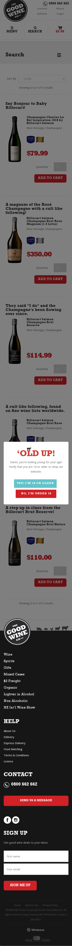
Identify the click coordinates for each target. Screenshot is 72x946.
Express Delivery (14, 743)
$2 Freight (12, 681)
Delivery (9, 737)
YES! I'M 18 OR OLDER (35, 483)
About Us (10, 731)
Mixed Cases (14, 674)
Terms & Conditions (16, 755)
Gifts (7, 668)
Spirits (9, 661)
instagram (15, 820)
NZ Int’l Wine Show (19, 708)
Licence (8, 761)
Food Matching (13, 749)
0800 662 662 (24, 785)
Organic (10, 688)
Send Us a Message (36, 800)
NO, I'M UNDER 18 (36, 493)
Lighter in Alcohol (19, 694)
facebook (7, 820)
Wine (8, 655)
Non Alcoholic (16, 701)
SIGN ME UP (20, 885)
